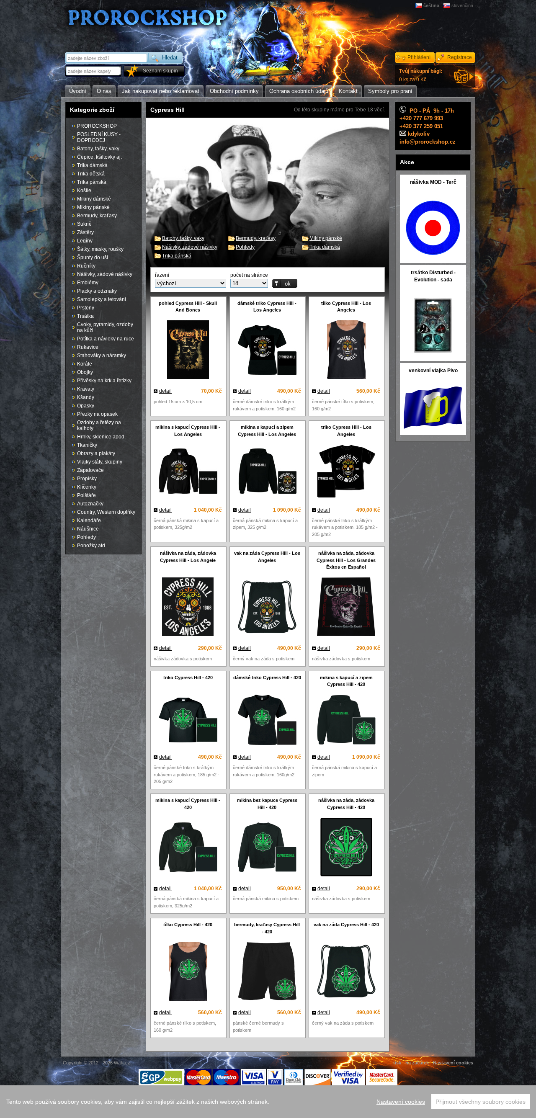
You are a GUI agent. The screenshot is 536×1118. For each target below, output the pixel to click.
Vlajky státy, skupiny (99, 462)
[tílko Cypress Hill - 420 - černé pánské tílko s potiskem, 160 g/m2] (188, 972)
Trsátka (85, 316)
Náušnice (88, 529)
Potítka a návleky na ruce (105, 339)
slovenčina (462, 5)
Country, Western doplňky (106, 512)
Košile (84, 190)
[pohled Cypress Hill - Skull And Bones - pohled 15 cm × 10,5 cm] (188, 350)
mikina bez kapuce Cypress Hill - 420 (267, 804)
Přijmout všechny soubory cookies (481, 1101)
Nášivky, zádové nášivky (189, 247)
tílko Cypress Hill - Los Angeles (346, 307)
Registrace (459, 57)
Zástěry (85, 232)
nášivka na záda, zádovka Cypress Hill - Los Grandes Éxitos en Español (346, 560)
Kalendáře (89, 520)
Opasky (85, 406)
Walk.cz (122, 1062)
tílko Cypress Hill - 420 (187, 924)
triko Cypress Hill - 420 (188, 677)
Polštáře (86, 495)
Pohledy (245, 247)
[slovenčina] (447, 5)
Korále (84, 364)
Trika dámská (324, 247)
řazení (162, 275)
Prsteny (85, 308)
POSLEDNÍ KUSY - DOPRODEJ (99, 137)
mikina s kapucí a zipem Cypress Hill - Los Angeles (267, 431)
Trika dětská (91, 174)
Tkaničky (87, 445)
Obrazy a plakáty (96, 453)
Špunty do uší (92, 257)
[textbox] (94, 71)
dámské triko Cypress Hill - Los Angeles (266, 307)
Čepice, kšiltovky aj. (99, 157)
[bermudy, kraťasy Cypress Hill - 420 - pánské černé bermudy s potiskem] (267, 972)
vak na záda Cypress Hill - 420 (346, 924)
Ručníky (86, 266)
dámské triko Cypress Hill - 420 (267, 677)
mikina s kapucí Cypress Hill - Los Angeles (187, 431)
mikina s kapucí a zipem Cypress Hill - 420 (346, 681)
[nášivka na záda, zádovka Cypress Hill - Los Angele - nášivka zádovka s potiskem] (188, 607)
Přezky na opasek (97, 414)
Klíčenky (86, 487)
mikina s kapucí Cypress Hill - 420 (187, 804)
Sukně (84, 224)
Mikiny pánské (325, 238)
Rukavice (87, 347)
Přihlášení (418, 57)
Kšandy (85, 397)
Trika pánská (176, 256)
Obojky (85, 372)
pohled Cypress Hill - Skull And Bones (188, 307)
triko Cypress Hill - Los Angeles (346, 431)
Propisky (87, 479)
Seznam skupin (160, 71)
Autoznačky (90, 504)
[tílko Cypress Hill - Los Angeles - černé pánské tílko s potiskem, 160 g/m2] (346, 350)
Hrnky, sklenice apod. (101, 437)
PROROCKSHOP (97, 126)
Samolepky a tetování (101, 299)
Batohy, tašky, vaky (183, 238)
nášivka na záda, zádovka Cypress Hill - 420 (346, 804)
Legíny (85, 241)
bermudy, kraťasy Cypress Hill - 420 (267, 928)
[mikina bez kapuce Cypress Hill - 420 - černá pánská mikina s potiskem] (267, 848)
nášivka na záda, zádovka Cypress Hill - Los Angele (188, 557)
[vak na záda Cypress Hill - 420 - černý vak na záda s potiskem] (346, 972)
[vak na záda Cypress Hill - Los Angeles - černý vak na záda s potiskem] (267, 608)
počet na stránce (249, 275)
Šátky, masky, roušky (100, 249)
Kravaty (85, 389)
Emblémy (87, 283)
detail (165, 391)
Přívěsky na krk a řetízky (104, 381)
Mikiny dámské (94, 199)
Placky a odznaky (97, 291)
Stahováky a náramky (101, 355)
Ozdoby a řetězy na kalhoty (99, 425)
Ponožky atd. (91, 546)
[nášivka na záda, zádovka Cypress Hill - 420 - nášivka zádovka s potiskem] (346, 848)
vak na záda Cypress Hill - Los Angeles (267, 557)
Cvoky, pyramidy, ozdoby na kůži (105, 327)
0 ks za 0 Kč (420, 75)
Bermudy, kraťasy (256, 238)
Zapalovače (90, 470)
